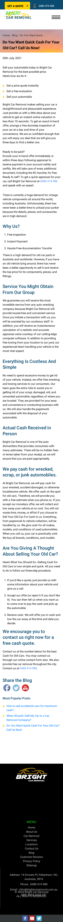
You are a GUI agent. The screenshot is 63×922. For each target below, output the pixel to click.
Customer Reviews (31, 857)
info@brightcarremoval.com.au (38, 889)
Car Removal (31, 836)
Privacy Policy (31, 861)
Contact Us (31, 848)
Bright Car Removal (36, 892)
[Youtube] (32, 918)
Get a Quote (15, 6)
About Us (31, 831)
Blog (15, 35)
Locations (31, 844)
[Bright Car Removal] (31, 774)
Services (31, 840)
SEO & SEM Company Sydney (42, 909)
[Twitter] (39, 918)
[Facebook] (25, 918)
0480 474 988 (46, 6)
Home (6, 35)
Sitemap (31, 865)
